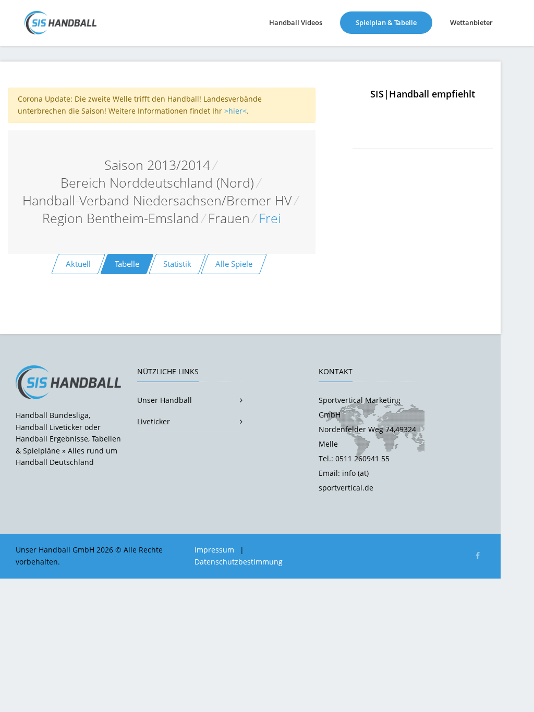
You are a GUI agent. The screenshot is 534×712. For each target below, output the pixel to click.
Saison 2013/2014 (157, 165)
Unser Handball (164, 400)
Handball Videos (295, 22)
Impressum (214, 550)
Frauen (229, 218)
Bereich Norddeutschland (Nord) (157, 182)
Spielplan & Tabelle (394, 22)
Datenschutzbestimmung (239, 562)
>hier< (235, 111)
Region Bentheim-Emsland (120, 218)
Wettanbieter (471, 22)
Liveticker (153, 421)
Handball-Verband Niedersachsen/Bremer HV (157, 200)
